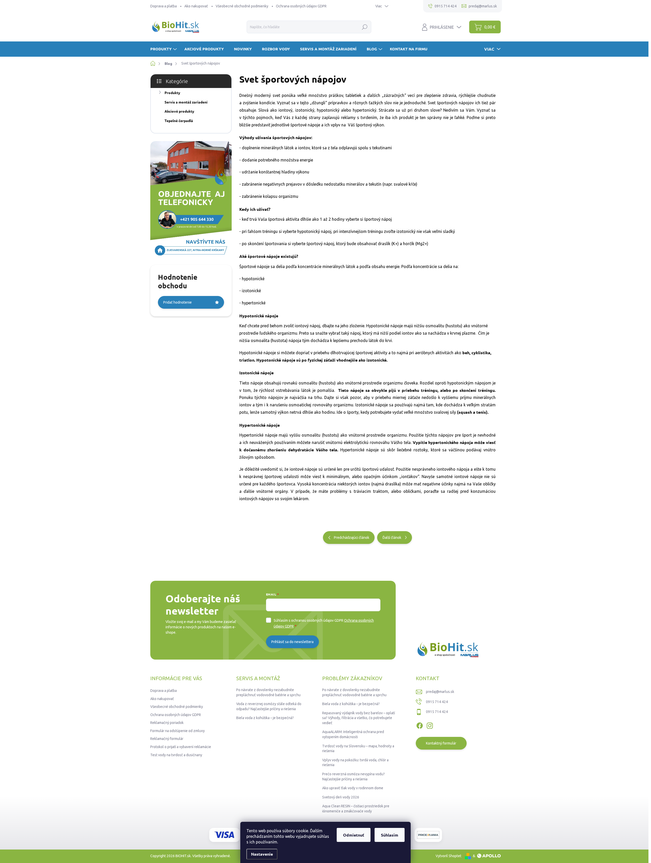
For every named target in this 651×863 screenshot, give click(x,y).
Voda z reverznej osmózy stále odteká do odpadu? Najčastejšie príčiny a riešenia (268, 706)
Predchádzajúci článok (351, 537)
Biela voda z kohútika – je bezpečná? (265, 718)
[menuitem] (164, 48)
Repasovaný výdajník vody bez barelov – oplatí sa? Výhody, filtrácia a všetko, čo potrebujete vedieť (358, 718)
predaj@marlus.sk (440, 692)
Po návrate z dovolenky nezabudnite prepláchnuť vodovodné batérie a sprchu (268, 692)
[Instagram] (430, 724)
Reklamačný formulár (166, 739)
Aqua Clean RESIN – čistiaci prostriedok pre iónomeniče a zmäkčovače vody (355, 808)
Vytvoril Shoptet (448, 856)
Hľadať (365, 27)
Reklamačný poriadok (167, 723)
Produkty (172, 92)
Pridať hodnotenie (177, 302)
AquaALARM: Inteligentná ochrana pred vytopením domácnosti (353, 734)
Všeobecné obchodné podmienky (242, 6)
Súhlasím (389, 835)
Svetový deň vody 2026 (340, 797)
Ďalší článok (391, 537)
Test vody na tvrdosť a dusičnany (176, 755)
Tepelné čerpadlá (179, 120)
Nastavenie (262, 854)
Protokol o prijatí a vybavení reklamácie (180, 747)
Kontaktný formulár (441, 743)
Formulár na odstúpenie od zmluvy (177, 731)
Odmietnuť (353, 835)
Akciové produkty (179, 111)
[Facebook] (419, 724)
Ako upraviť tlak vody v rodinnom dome (352, 788)
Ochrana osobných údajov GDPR (301, 6)
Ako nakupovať (196, 6)
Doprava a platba (163, 6)
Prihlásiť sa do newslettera (292, 642)
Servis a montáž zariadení (186, 102)
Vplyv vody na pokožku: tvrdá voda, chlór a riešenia (355, 762)
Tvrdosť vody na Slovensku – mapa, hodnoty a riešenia (358, 748)
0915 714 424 (437, 702)
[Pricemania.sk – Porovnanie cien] (428, 835)
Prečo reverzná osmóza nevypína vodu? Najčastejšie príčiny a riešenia (353, 776)
